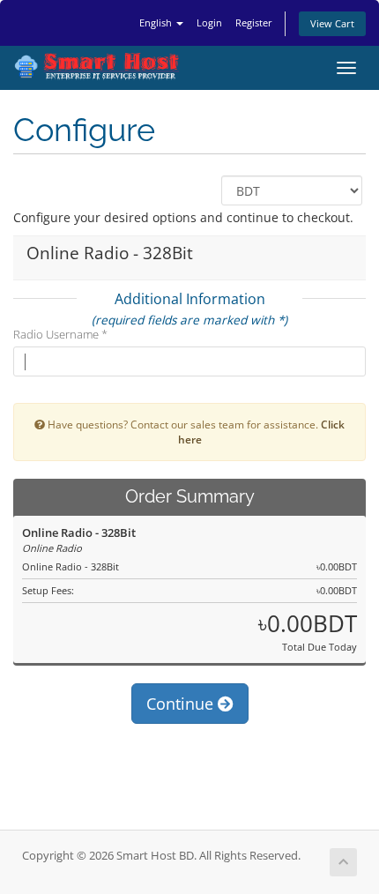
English (157, 22)
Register (253, 22)
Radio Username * (60, 334)
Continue (182, 703)
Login (209, 22)
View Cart (332, 23)
